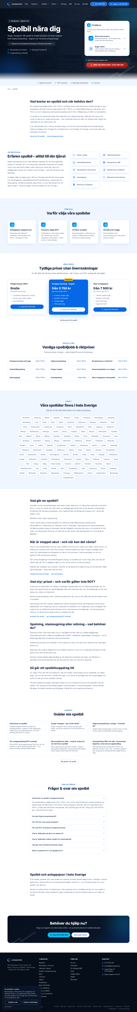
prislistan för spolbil (37, 616)
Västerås (67, 418)
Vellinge (23, 431)
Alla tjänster (43, 996)
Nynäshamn (32, 454)
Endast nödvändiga (30, 1002)
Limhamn (107, 459)
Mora (87, 459)
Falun (116, 436)
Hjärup (36, 464)
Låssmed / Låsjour (45, 968)
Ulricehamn (68, 459)
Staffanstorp (34, 431)
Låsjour (41, 979)
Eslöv (90, 427)
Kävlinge (46, 431)
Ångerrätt (126, 1006)
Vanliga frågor (75, 974)
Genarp (53, 468)
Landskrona (48, 427)
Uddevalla (110, 441)
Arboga (56, 441)
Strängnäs (49, 450)
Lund (36, 422)
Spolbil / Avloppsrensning (47, 971)
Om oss (77, 4)
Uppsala (57, 418)
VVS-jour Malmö (44, 991)
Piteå (85, 436)
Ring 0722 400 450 (28, 307)
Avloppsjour (43, 982)
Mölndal (50, 445)
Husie (116, 459)
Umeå (44, 422)
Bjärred (77, 464)
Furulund (68, 464)
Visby (80, 450)
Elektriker (42, 963)
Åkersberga (114, 473)
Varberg (73, 445)
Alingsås (102, 454)
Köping (47, 441)
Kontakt (85, 4)
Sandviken (37, 441)
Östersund (106, 436)
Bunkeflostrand (26, 468)
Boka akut (63, 1006)
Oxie (37, 468)
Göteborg (37, 418)
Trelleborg (59, 427)
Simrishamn (102, 431)
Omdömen (74, 965)
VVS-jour (42, 977)
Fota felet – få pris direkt (84, 1006)
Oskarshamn (113, 454)
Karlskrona (61, 450)
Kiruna (21, 454)
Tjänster (34, 4)
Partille (40, 445)
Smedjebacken (68, 477)
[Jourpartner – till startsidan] (15, 4)
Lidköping (78, 441)
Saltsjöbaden (101, 473)
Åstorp (38, 436)
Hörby (84, 454)
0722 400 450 (100, 4)
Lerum (31, 445)
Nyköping (25, 450)
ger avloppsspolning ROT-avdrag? (59, 616)
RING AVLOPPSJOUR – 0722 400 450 (108, 65)
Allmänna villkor (97, 1006)
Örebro (76, 418)
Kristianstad (35, 427)
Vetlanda (96, 459)
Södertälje (113, 445)
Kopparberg (55, 473)
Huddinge (113, 468)
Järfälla (22, 473)
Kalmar (71, 450)
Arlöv (28, 464)
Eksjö (92, 454)
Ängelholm (110, 427)
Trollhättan (99, 441)
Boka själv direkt (80, 935)
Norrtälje (57, 436)
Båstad (47, 436)
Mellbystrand (78, 473)
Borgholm (43, 473)
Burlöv (64, 431)
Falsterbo (98, 464)
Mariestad (66, 441)
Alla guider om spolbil (68, 761)
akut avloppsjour (57, 574)
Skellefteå (94, 436)
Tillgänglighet (112, 1008)
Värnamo (98, 450)
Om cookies (8, 1006)
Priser (54, 4)
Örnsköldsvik (110, 450)
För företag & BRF (76, 968)
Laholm (94, 445)
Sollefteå (44, 459)
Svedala (74, 431)
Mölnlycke (32, 473)
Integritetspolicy (108, 1006)
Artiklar (44, 4)
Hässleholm (80, 427)
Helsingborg (98, 418)
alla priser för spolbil (37, 136)
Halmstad (103, 422)
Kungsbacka (61, 445)
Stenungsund (54, 454)
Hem (26, 4)
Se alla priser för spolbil (68, 320)
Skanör (108, 464)
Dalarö (90, 473)
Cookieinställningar (123, 1008)
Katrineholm (37, 450)
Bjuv (20, 436)
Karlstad (93, 422)
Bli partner (74, 979)
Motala (88, 450)
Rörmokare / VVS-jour (46, 965)
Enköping (67, 436)
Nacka (103, 468)
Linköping (86, 418)
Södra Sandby (56, 464)
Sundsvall (70, 422)
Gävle (53, 422)
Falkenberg (84, 445)
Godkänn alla (13, 1002)
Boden (77, 436)
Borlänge (26, 441)
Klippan (29, 436)
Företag (63, 4)
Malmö (47, 418)
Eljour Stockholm (44, 985)
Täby (83, 468)
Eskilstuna (82, 422)
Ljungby (21, 459)
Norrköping (26, 422)
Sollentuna (93, 468)
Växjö (112, 422)
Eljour (41, 974)
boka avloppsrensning (55, 136)
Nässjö (43, 454)
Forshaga (66, 473)
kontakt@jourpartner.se (112, 966)
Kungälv (22, 445)
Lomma (55, 431)
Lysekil (103, 445)
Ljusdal (78, 459)
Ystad (70, 427)
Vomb (45, 468)
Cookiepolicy (118, 1006)
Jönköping (111, 418)
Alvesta (75, 454)
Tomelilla (114, 431)
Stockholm (26, 418)
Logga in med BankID (120, 4)
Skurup (91, 431)
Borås (61, 422)
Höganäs (99, 427)
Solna (62, 468)
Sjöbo (83, 431)
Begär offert (71, 1006)
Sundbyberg (73, 468)
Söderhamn (33, 459)
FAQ (70, 4)
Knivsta (66, 454)
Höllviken (88, 464)
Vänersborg (55, 459)
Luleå (25, 427)
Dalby (45, 464)
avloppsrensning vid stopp (39, 574)
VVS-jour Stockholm (45, 993)
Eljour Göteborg (44, 988)
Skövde (88, 441)
